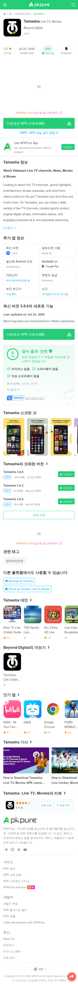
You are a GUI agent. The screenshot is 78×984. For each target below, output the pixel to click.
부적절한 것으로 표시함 (55, 294)
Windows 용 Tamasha (21, 581)
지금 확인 (11, 294)
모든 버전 (39, 515)
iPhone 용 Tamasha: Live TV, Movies (29, 589)
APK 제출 (9, 916)
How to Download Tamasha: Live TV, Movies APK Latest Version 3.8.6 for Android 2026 (24, 780)
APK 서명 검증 (12, 875)
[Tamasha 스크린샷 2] (61, 437)
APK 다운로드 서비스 (16, 881)
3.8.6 (14, 253)
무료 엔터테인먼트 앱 (18, 280)
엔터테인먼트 (22, 13)
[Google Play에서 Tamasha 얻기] (50, 266)
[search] (73, 4)
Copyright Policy (36, 980)
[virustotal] (50, 351)
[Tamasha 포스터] (13, 437)
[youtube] (25, 850)
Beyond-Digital (33, 28)
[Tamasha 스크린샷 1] (37, 437)
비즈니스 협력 (11, 951)
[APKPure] (39, 4)
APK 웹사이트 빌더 (15, 910)
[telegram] (6, 850)
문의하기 (8, 945)
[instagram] (12, 850)
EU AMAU (60, 980)
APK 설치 (9, 868)
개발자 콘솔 (10, 903)
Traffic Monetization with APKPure (24, 922)
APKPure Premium (14, 887)
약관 (50, 980)
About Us (9, 939)
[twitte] (18, 850)
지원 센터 (9, 958)
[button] (48, 50)
